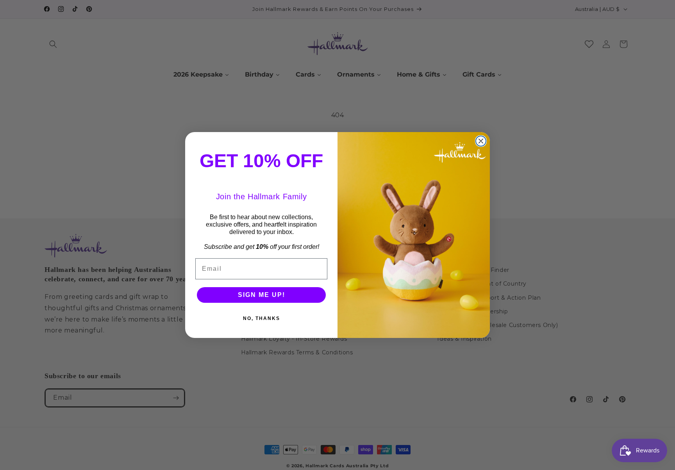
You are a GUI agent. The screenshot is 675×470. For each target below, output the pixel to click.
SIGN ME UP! (261, 294)
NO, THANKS (261, 318)
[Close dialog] (481, 141)
